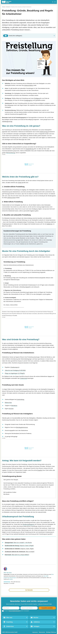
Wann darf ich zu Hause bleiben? (17, 554)
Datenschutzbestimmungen (14, 610)
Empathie (39, 470)
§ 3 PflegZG (21, 373)
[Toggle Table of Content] (29, 35)
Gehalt (19, 182)
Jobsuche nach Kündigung (12, 370)
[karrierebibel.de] (6, 2)
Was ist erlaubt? (19, 551)
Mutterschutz (8, 402)
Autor (52, 574)
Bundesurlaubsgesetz (28, 524)
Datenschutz (42, 632)
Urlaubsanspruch (14, 367)
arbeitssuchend (11, 197)
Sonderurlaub (23, 378)
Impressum (35, 632)
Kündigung (37, 98)
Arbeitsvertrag (43, 131)
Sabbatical (49, 224)
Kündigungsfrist (28, 100)
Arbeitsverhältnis (28, 85)
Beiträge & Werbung (51, 632)
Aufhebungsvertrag (7, 121)
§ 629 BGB (22, 370)
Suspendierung (30, 148)
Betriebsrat (14, 405)
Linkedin (11, 579)
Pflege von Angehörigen (11, 373)
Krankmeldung (20, 399)
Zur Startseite (29, 590)
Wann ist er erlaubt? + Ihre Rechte (18, 542)
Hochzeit (11, 408)
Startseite (3, 6)
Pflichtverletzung (10, 152)
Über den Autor (8, 572)
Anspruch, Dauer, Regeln (19, 548)
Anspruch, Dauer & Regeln (19, 545)
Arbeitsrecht (8, 6)
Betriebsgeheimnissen (22, 427)
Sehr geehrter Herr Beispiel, (28, 487)
